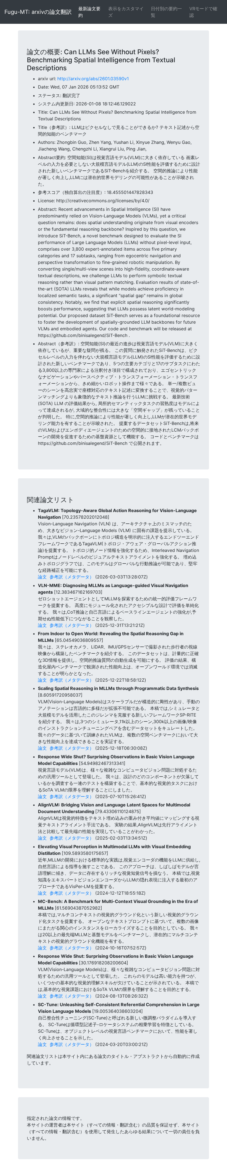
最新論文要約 (89, 12)
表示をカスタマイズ (126, 12)
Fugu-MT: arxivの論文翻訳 (38, 12)
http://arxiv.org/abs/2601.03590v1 (93, 78)
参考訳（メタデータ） (72, 577)
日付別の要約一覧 (166, 12)
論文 (42, 577)
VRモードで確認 (203, 12)
